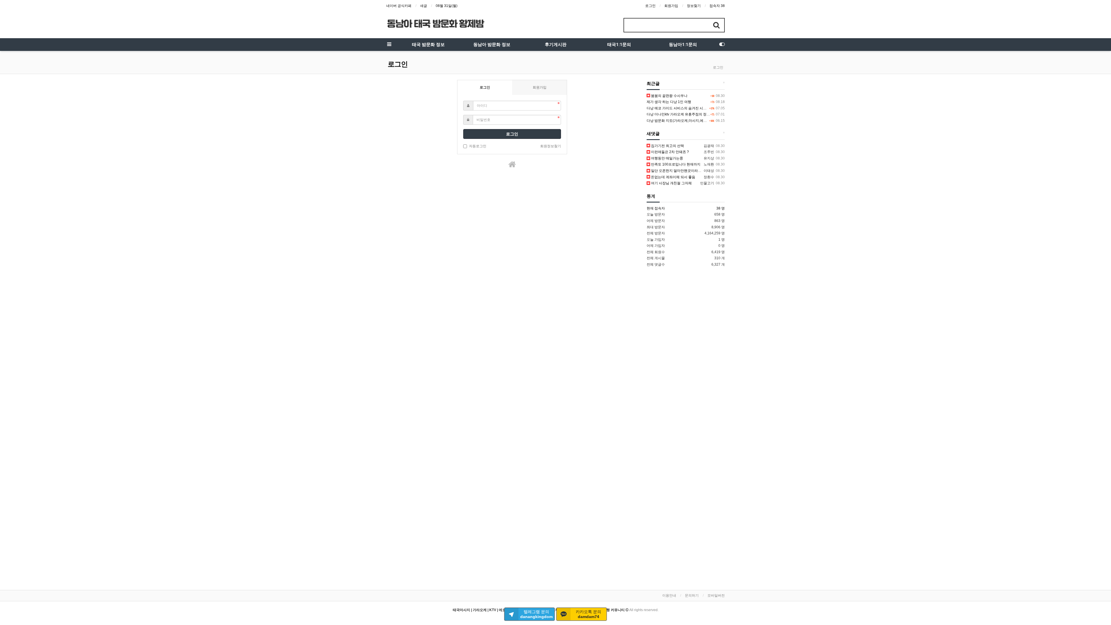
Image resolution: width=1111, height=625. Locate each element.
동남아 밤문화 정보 (491, 44)
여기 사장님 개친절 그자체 (671, 183)
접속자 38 (717, 6)
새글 (423, 6)
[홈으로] (512, 164)
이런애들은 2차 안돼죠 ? (669, 152)
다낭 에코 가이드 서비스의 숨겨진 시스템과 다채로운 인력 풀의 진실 (699, 108)
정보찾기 (694, 6)
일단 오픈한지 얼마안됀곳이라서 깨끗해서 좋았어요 (690, 171)
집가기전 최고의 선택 (667, 146)
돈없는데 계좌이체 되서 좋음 (672, 177)
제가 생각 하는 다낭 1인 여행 (669, 102)
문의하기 (692, 595)
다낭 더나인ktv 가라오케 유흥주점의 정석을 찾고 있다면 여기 (693, 114)
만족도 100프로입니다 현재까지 (675, 164)
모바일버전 (716, 595)
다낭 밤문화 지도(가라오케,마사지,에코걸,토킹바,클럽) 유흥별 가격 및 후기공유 (708, 121)
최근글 (653, 83)
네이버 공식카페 (398, 6)
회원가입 (671, 6)
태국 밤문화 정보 (428, 44)
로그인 (650, 6)
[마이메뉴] (722, 44)
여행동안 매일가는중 (666, 158)
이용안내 (669, 595)
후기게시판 (555, 44)
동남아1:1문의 (683, 44)
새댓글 (653, 133)
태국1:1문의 (619, 44)
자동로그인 (477, 146)
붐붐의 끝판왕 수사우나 (668, 96)
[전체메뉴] (389, 44)
